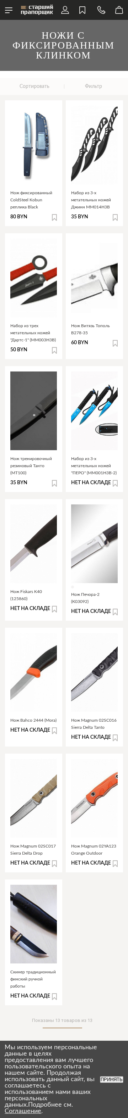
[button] (54, 217)
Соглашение (23, 1111)
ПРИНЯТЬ (112, 1079)
